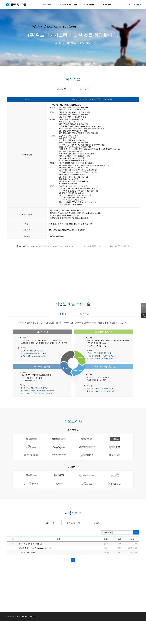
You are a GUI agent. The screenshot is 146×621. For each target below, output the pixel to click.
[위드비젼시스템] (15, 4)
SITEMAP (128, 5)
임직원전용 (137, 5)
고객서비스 (106, 4)
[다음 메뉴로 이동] (143, 310)
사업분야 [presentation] (61, 313)
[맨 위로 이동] (143, 315)
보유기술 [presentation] (84, 313)
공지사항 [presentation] (50, 522)
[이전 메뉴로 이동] (143, 305)
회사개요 (47, 4)
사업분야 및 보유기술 (67, 4)
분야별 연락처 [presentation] (73, 522)
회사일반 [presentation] (61, 89)
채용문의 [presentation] (95, 522)
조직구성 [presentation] (84, 89)
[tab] (61, 88)
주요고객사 (89, 4)
